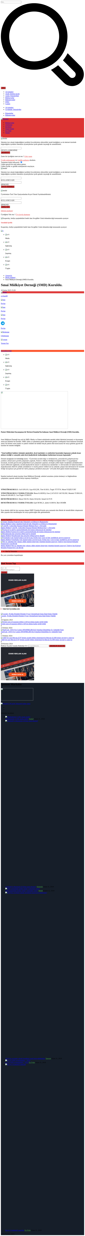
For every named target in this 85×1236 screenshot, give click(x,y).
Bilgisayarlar (9, 98)
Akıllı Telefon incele (12, 94)
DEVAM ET (5, 152)
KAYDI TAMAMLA (8, 187)
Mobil (41, 891)
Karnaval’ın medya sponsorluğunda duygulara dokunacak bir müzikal (35, 532)
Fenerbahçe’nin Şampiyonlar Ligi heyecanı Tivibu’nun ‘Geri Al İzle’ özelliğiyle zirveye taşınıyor (45, 540)
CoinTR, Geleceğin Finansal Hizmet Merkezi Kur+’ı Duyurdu (33, 528)
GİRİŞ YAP (5, 207)
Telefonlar (8, 125)
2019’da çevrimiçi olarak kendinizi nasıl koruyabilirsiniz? (25, 1058)
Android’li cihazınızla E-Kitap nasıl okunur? (20, 887)
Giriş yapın (28, 156)
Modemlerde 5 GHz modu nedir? (17, 719)
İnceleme (8, 127)
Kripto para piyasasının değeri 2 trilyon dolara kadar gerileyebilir (23, 624)
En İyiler (8, 131)
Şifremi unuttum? (7, 211)
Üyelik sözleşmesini (8, 160)
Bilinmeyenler (10, 100)
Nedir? (7, 133)
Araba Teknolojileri (12, 96)
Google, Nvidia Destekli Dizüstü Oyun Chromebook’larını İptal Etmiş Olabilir (28, 616)
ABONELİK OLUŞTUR (57, 646)
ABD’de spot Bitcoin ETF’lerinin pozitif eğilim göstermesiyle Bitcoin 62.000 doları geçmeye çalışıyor (36, 640)
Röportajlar (9, 113)
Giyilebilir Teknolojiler (13, 109)
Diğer (7, 102)
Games (7, 104)
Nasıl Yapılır (9, 129)
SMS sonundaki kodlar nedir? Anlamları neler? (21, 891)
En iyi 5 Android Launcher (14, 1230)
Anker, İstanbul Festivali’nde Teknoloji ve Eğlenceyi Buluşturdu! (34, 524)
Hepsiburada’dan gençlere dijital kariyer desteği (28, 536)
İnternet (48, 1058)
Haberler (40, 887)
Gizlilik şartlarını (23, 160)
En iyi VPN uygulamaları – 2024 (16, 1062)
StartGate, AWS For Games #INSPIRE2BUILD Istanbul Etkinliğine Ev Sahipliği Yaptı (31, 632)
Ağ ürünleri (9, 92)
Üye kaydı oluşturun (23, 214)
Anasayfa (8, 275)
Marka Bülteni (10, 277)
